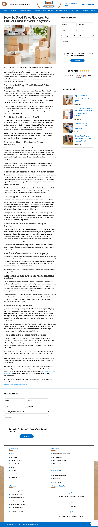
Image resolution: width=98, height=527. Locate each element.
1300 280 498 (39, 382)
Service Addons (73, 11)
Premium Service (16, 494)
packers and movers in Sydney (23, 70)
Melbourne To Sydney (18, 497)
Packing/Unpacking (60, 460)
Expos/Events (15, 464)
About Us (14, 457)
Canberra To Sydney (17, 501)
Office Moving (57, 482)
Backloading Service (17, 491)
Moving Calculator (61, 11)
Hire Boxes (86, 11)
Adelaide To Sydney (17, 508)
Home (5, 11)
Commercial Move (40, 11)
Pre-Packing (57, 457)
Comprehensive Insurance (62, 454)
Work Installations (59, 464)
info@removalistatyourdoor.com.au (15, 384)
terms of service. (77, 55)
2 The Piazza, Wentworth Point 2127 (71, 496)
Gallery (13, 467)
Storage (50, 11)
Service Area (15, 474)
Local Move (12, 11)
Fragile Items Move (59, 475)
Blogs (93, 11)
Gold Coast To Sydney (18, 504)
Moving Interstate (25, 11)
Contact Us (14, 477)
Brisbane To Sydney (17, 511)
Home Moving (57, 479)
